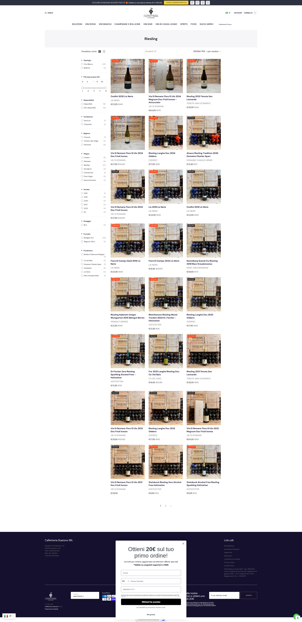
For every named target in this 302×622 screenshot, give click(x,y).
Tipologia (87, 60)
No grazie (151, 614)
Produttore (88, 251)
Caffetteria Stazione (51, 607)
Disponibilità (89, 100)
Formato (87, 234)
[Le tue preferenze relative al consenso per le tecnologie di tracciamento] (298, 618)
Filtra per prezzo (92, 77)
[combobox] (125, 581)
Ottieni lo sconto (151, 602)
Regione (87, 133)
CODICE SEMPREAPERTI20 (176, 2)
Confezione (88, 117)
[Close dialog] (183, 544)
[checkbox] (93, 64)
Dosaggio (87, 221)
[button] (49, 12)
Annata (86, 189)
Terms (125, 596)
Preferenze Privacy (225, 24)
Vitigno (86, 154)
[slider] (82, 88)
